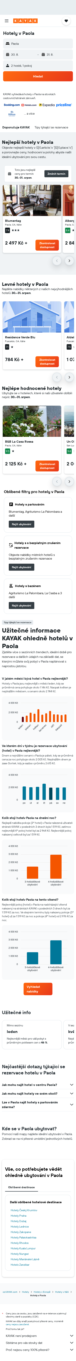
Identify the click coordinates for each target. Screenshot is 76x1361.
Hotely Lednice (20, 1226)
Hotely (25, 1291)
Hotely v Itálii (62, 1291)
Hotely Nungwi (20, 1254)
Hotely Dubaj (18, 1221)
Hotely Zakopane (21, 1232)
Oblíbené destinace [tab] (21, 1187)
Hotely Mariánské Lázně (25, 1259)
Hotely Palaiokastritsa (23, 1237)
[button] (6, 21)
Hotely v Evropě (42, 1291)
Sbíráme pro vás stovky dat (24, 1343)
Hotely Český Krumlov (24, 1210)
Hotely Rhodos (19, 1243)
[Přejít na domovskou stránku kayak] (25, 20)
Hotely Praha (18, 1215)
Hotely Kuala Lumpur (23, 1248)
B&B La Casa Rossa (19, 441)
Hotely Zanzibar (20, 1264)
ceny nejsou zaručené (17, 1324)
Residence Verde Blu (20, 337)
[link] (21, 524)
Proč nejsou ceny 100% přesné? (27, 1350)
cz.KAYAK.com (10, 1291)
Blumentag (13, 221)
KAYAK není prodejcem (21, 1336)
